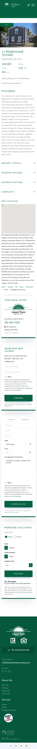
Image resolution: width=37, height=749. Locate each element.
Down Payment (9, 552)
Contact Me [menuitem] (6, 694)
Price (6, 544)
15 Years (18, 537)
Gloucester (29, 287)
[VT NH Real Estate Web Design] (18, 733)
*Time (6, 449)
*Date (6, 440)
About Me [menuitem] (5, 685)
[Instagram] (6, 671)
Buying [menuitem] (4, 704)
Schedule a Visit (25, 419)
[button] (3, 35)
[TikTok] (9, 671)
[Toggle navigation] (33, 5)
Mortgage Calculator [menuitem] (9, 710)
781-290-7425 (28, 5)
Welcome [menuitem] (5, 688)
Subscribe (18, 398)
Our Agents (15, 332)
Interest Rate (9, 561)
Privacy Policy (17, 390)
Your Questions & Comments (13, 457)
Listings (10, 287)
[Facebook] (2, 671)
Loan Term (8, 532)
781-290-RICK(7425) (20, 650)
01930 (6, 290)
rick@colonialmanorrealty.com (16, 662)
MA (16, 287)
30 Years (10, 537)
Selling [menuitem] (4, 707)
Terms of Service (12, 512)
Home (3, 287)
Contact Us (7, 332)
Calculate (18, 574)
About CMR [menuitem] (6, 691)
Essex (21, 287)
